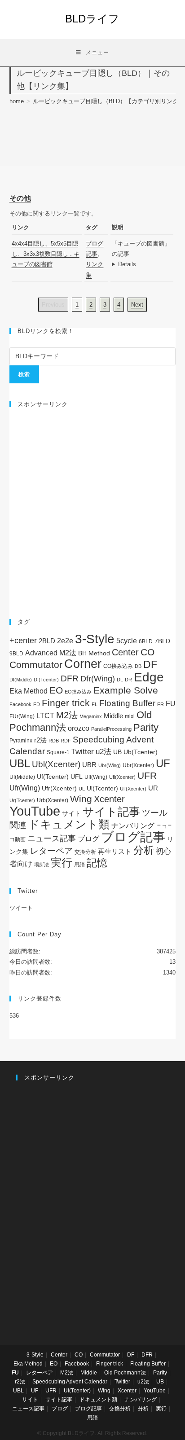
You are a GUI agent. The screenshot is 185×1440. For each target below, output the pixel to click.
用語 (79, 864)
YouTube (34, 810)
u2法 (103, 751)
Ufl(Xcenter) (122, 777)
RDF (66, 740)
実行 (61, 862)
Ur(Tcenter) (22, 800)
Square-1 (58, 752)
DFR (70, 678)
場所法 (41, 864)
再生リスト (115, 851)
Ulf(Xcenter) (133, 788)
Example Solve (125, 690)
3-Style (95, 639)
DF (150, 664)
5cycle (126, 641)
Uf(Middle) (22, 777)
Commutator (35, 664)
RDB (53, 740)
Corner (82, 664)
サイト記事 (111, 811)
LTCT (45, 716)
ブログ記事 (133, 837)
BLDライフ (92, 19)
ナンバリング (132, 826)
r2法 (40, 740)
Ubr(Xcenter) (138, 765)
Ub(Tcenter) (140, 752)
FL (94, 704)
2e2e (65, 641)
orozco (78, 728)
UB (117, 751)
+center (23, 640)
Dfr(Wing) (97, 678)
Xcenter (109, 799)
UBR (89, 764)
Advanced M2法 (50, 653)
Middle (113, 716)
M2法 (67, 715)
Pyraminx (20, 741)
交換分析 (85, 852)
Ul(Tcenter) (102, 788)
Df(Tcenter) (46, 679)
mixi (130, 716)
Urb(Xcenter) (52, 800)
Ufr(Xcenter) (59, 788)
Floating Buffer (127, 703)
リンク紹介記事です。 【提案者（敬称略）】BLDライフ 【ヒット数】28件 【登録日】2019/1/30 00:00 (142, 264)
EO (56, 690)
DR (128, 679)
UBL (19, 763)
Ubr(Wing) (109, 765)
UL (82, 788)
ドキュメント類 (69, 824)
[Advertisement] (92, 508)
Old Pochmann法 (125, 1373)
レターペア (51, 851)
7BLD (162, 641)
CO (147, 652)
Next (137, 304)
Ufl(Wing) (95, 777)
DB (138, 666)
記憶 (97, 863)
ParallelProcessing (111, 729)
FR (160, 704)
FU (171, 703)
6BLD (146, 641)
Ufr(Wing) (24, 788)
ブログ (88, 838)
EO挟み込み (78, 691)
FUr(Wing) (22, 716)
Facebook (20, 704)
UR (153, 788)
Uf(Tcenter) (53, 776)
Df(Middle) (20, 679)
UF (163, 763)
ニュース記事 (51, 838)
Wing (81, 799)
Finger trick (66, 703)
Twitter (82, 751)
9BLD (16, 653)
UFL (76, 776)
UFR (147, 775)
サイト (71, 813)
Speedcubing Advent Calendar (69, 1382)
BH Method (94, 653)
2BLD (47, 641)
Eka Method (28, 691)
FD (36, 704)
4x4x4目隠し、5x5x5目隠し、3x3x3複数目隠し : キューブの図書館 (45, 254)
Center (125, 652)
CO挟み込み (118, 666)
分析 (143, 850)
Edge (149, 677)
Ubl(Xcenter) (56, 764)
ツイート (21, 907)
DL (120, 679)
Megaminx (90, 716)
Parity (146, 727)
